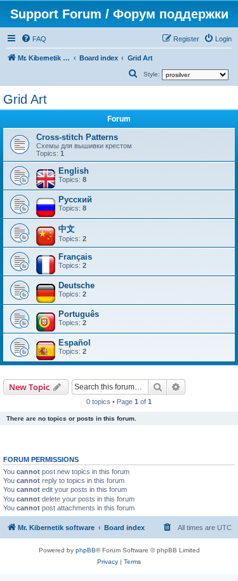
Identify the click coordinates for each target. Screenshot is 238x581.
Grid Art (25, 99)
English (73, 171)
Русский (75, 199)
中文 (66, 229)
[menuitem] (33, 38)
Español (74, 342)
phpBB (86, 550)
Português (78, 314)
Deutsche (76, 285)
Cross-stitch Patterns (77, 137)
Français (75, 257)
